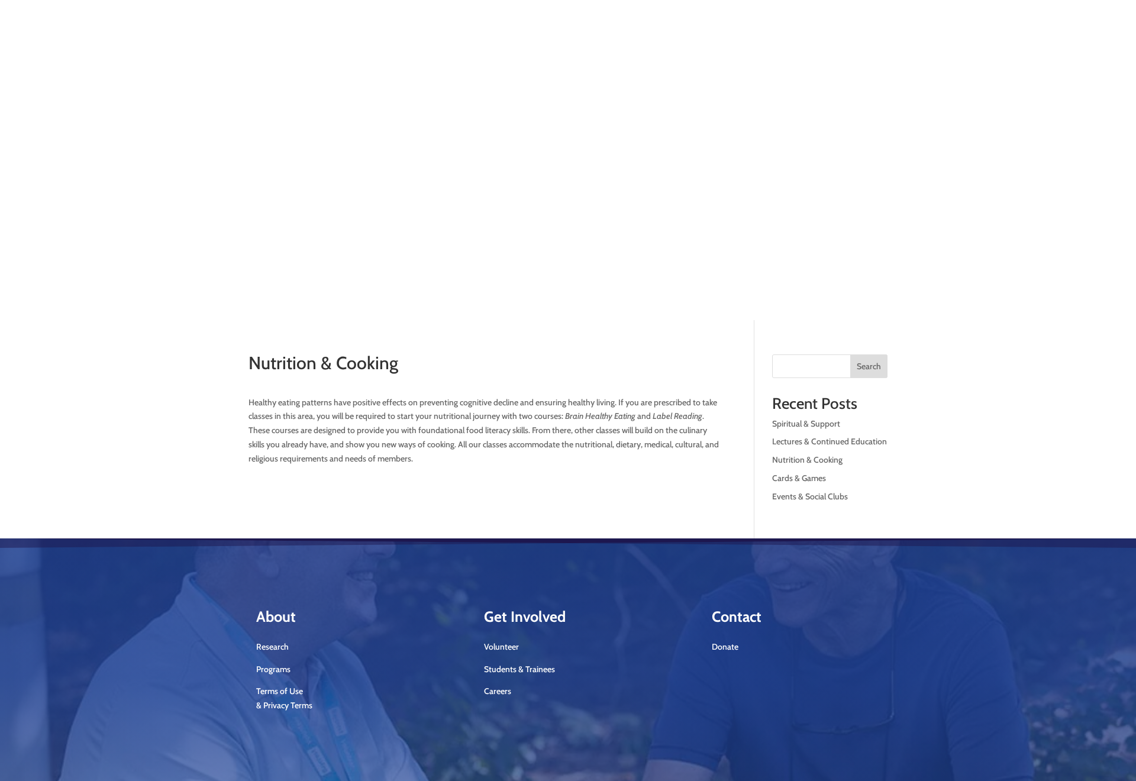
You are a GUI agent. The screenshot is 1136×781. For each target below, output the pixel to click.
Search (869, 366)
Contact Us (574, 229)
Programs (405, 229)
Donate (855, 138)
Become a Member (616, 129)
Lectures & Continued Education (829, 441)
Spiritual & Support (806, 423)
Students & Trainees (519, 669)
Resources (523, 229)
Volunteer (501, 646)
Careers (497, 691)
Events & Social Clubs (810, 496)
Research (358, 229)
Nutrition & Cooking (807, 459)
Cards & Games (799, 478)
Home (259, 229)
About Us (300, 229)
